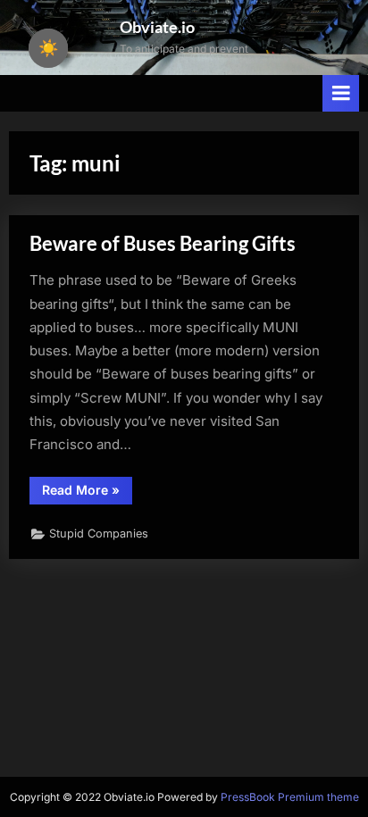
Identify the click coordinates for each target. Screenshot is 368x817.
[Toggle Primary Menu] (341, 93)
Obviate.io (157, 27)
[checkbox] (48, 48)
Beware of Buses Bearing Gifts (162, 243)
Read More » (87, 492)
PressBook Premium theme (290, 797)
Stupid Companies (98, 533)
